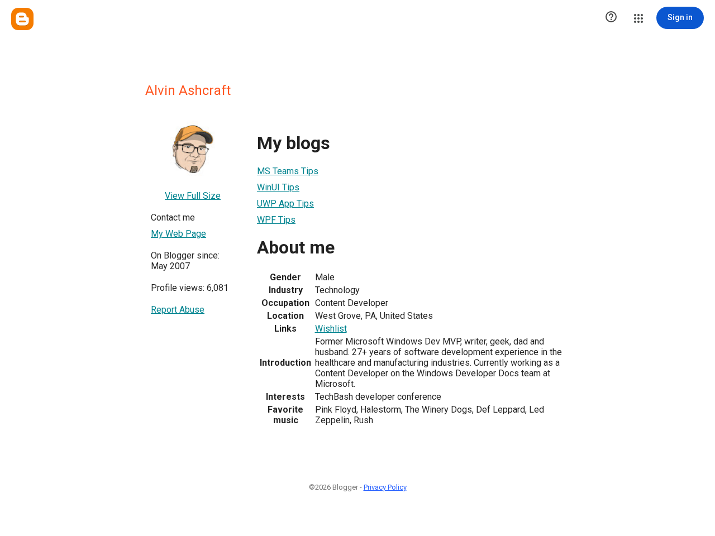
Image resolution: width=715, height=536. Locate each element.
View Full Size (193, 195)
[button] (611, 17)
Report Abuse (177, 309)
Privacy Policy (385, 487)
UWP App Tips (285, 203)
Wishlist (331, 328)
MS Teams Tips (287, 171)
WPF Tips (276, 219)
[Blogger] (22, 19)
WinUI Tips (278, 187)
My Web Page (178, 233)
